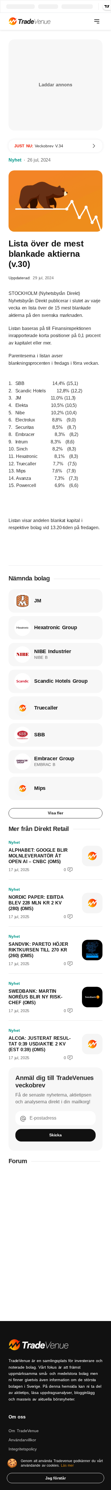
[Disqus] (55, 1243)
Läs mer (67, 1465)
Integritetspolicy (23, 1449)
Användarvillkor (22, 1440)
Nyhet (15, 160)
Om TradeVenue (24, 1430)
